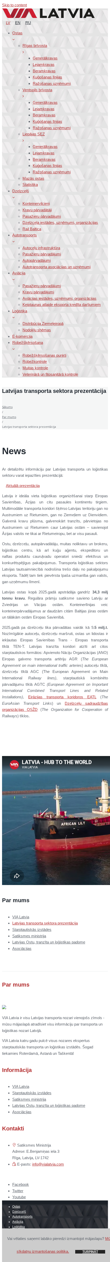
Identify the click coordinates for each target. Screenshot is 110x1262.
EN (17, 23)
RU (28, 23)
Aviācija (17, 1222)
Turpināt (90, 1252)
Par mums (9, 417)
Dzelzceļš (19, 1212)
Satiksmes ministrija (29, 936)
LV (8, 23)
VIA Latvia (20, 917)
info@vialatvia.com (48, 1164)
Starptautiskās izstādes (31, 929)
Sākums (7, 407)
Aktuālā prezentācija (23, 485)
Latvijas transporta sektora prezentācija (45, 923)
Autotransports (22, 1216)
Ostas (16, 1206)
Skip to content (14, 5)
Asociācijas (21, 948)
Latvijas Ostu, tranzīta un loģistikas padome (48, 942)
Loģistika (18, 1227)
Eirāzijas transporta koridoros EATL (62, 697)
